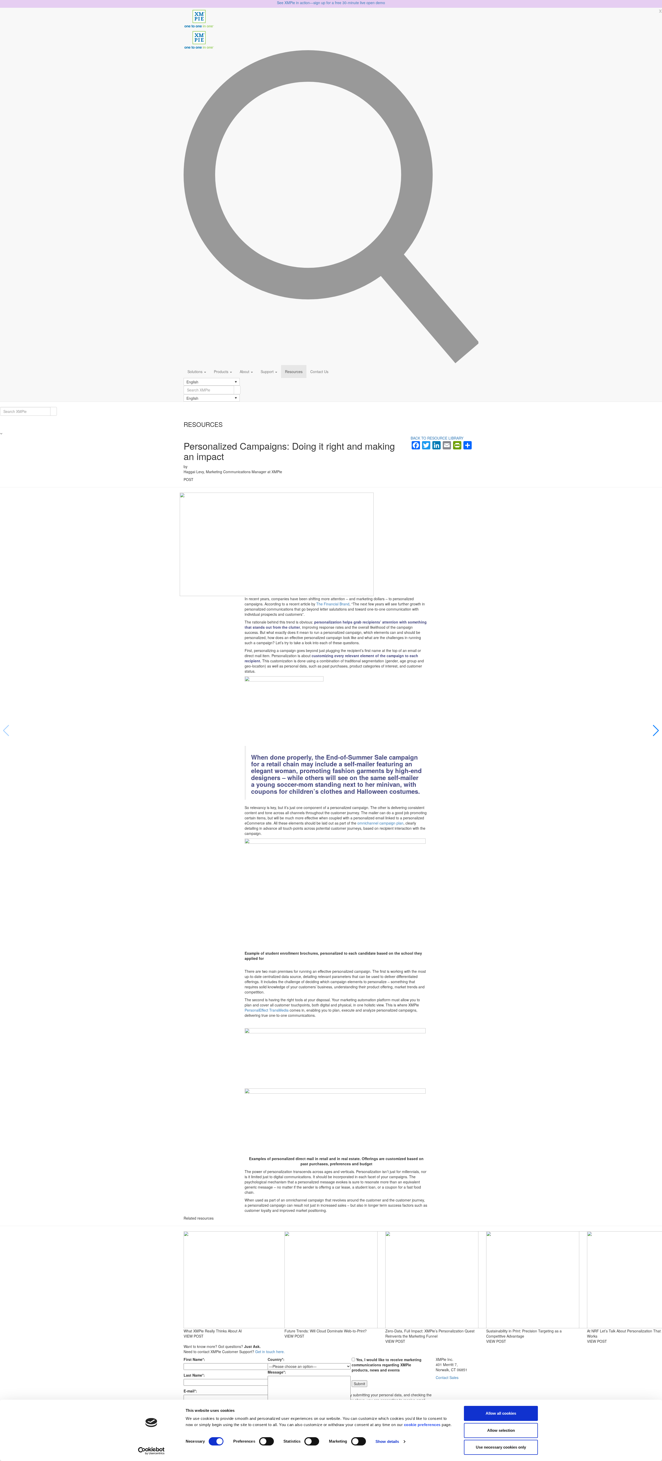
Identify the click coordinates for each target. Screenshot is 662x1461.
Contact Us (319, 371)
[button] (212, 381)
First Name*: (194, 1359)
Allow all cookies (501, 1413)
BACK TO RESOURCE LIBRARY (437, 438)
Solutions (195, 371)
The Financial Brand (332, 603)
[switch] (266, 1441)
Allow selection (501, 1430)
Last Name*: (194, 1375)
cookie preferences (422, 1424)
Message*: (277, 1372)
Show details (387, 1441)
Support (268, 371)
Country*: (276, 1359)
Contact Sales (447, 1377)
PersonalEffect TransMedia (267, 1010)
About (245, 371)
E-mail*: (190, 1390)
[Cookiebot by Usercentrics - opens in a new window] (151, 1451)
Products (221, 371)
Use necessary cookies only (501, 1447)
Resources (294, 371)
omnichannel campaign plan (380, 823)
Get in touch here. (270, 1351)
